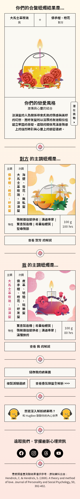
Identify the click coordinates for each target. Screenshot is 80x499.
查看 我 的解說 (40, 346)
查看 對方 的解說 (40, 240)
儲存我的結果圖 (40, 372)
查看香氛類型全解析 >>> (53, 383)
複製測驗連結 (16, 383)
